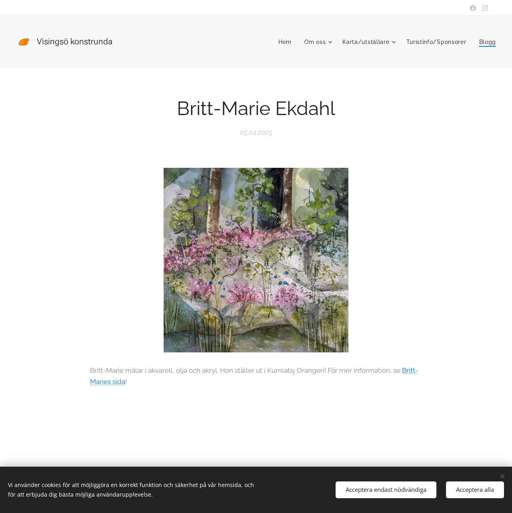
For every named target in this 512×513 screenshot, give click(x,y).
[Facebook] (473, 8)
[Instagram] (485, 8)
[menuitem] (287, 42)
